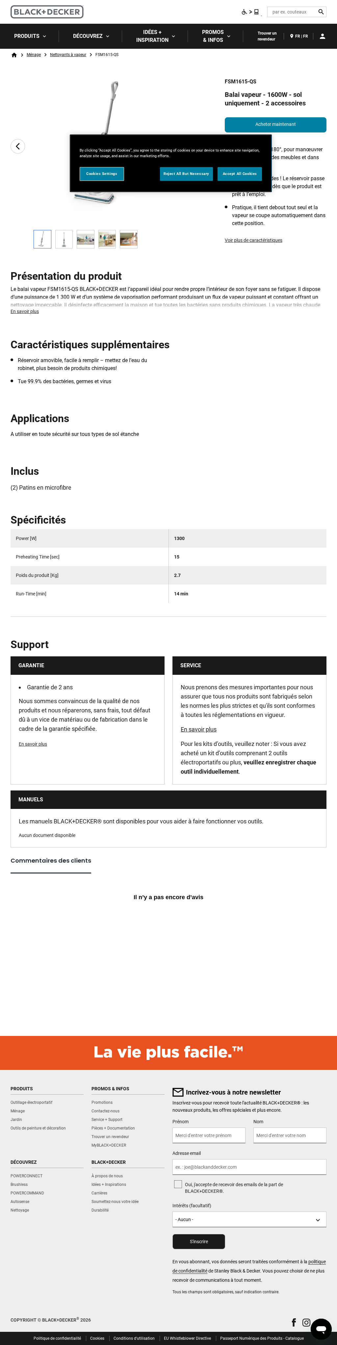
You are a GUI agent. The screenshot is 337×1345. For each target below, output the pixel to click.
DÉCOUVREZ (88, 36)
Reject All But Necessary (186, 173)
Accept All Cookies (240, 173)
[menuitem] (29, 36)
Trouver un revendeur (267, 36)
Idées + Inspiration (152, 36)
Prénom (180, 1121)
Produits (26, 36)
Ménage (34, 54)
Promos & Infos (213, 36)
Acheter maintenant (275, 124)
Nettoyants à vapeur (68, 54)
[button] (294, 1322)
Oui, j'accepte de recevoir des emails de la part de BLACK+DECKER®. (234, 1188)
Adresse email (186, 1153)
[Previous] (18, 146)
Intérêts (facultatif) (191, 1205)
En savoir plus (25, 311)
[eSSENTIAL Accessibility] (250, 12)
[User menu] (322, 36)
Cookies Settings (101, 173)
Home (14, 55)
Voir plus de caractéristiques (253, 240)
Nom (258, 1121)
